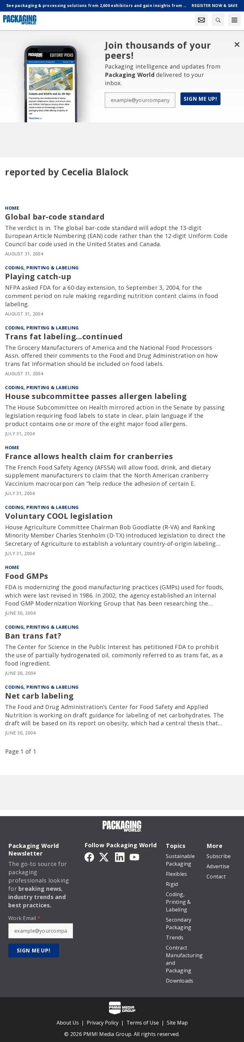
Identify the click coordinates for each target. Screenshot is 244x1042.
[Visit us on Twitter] (104, 856)
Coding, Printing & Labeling (42, 268)
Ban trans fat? (33, 635)
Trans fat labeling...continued (64, 336)
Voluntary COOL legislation (59, 516)
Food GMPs (26, 576)
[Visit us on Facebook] (89, 856)
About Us (68, 1022)
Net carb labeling (39, 695)
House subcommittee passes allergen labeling (96, 396)
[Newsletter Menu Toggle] (201, 19)
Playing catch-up (38, 276)
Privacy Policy (103, 1022)
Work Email (24, 918)
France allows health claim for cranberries (89, 456)
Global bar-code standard (55, 216)
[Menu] (234, 19)
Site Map (177, 1022)
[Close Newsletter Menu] (237, 44)
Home (12, 208)
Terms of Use (142, 1022)
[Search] (218, 19)
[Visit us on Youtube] (134, 856)
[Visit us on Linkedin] (120, 856)
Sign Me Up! (200, 98)
